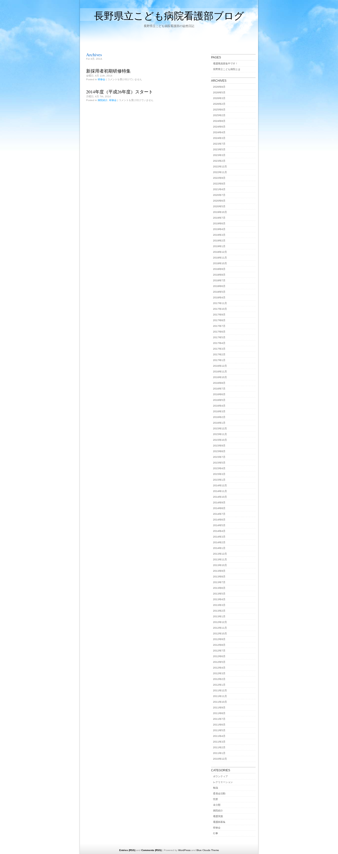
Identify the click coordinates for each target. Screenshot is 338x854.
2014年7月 (219, 514)
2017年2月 (219, 354)
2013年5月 (219, 593)
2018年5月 (219, 291)
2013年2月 (219, 610)
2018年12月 (220, 252)
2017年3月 (219, 348)
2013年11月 (220, 559)
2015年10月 (220, 440)
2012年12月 (220, 622)
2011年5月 (219, 730)
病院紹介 (103, 100)
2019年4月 (219, 229)
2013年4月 (219, 599)
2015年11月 (220, 434)
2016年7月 (219, 388)
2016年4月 (219, 405)
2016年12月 (220, 365)
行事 (215, 833)
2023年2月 (219, 160)
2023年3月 (219, 155)
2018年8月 (219, 274)
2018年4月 (219, 297)
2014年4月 (219, 531)
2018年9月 (219, 269)
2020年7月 (219, 195)
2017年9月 (219, 314)
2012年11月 (220, 627)
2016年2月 (219, 417)
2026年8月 (219, 86)
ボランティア (220, 776)
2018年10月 (220, 263)
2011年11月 (220, 696)
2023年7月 (219, 143)
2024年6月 (219, 126)
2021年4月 (219, 189)
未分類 (216, 804)
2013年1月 (219, 616)
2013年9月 (219, 570)
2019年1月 (219, 246)
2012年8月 (219, 645)
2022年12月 (220, 166)
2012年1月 (219, 684)
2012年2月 (219, 679)
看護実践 (218, 816)
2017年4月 (219, 343)
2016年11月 (220, 371)
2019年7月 (219, 217)
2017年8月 (219, 320)
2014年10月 (220, 496)
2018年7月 (219, 280)
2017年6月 (219, 331)
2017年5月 (219, 337)
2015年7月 (219, 457)
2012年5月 (219, 662)
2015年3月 (219, 474)
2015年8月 (219, 451)
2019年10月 (220, 212)
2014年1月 (219, 548)
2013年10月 (220, 565)
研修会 (101, 79)
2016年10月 (220, 377)
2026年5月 (219, 92)
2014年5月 (219, 525)
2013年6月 (219, 588)
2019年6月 (219, 223)
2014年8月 (219, 508)
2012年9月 (219, 639)
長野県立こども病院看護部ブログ (169, 15)
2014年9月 (219, 502)
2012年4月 (219, 667)
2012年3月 (219, 673)
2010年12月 (220, 758)
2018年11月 (220, 257)
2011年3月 (219, 741)
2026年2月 (219, 104)
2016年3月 (219, 411)
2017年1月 (219, 360)
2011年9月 (219, 707)
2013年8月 (219, 576)
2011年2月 (219, 747)
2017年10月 (220, 309)
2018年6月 (219, 286)
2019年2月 (219, 240)
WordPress (184, 850)
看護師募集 (219, 822)
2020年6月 (219, 200)
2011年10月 (220, 701)
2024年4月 (219, 132)
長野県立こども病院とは (226, 69)
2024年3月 (219, 138)
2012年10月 (220, 633)
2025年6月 (219, 109)
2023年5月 (219, 149)
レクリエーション (223, 782)
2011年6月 (219, 724)
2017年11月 (220, 303)
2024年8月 (219, 121)
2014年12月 (220, 485)
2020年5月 (219, 206)
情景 (215, 799)
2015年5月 (219, 462)
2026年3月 (219, 98)
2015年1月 (219, 479)
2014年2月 (219, 542)
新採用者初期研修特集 (108, 71)
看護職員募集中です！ (225, 63)
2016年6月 (219, 394)
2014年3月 (219, 536)
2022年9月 (219, 178)
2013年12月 (220, 553)
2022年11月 (220, 172)
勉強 (215, 787)
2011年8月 (219, 713)
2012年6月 (219, 656)
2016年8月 (219, 383)
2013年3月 (219, 605)
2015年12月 (220, 428)
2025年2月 (219, 115)
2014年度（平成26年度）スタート (119, 92)
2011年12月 (220, 690)
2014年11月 (220, 491)
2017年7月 (219, 326)
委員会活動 (219, 793)
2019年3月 (219, 234)
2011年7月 (219, 719)
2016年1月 (219, 422)
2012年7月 (219, 650)
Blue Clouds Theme (207, 850)
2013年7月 (219, 582)
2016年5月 (219, 400)
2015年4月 (219, 468)
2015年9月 (219, 445)
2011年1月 (219, 753)
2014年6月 (219, 519)
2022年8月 (219, 183)
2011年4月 (219, 736)
